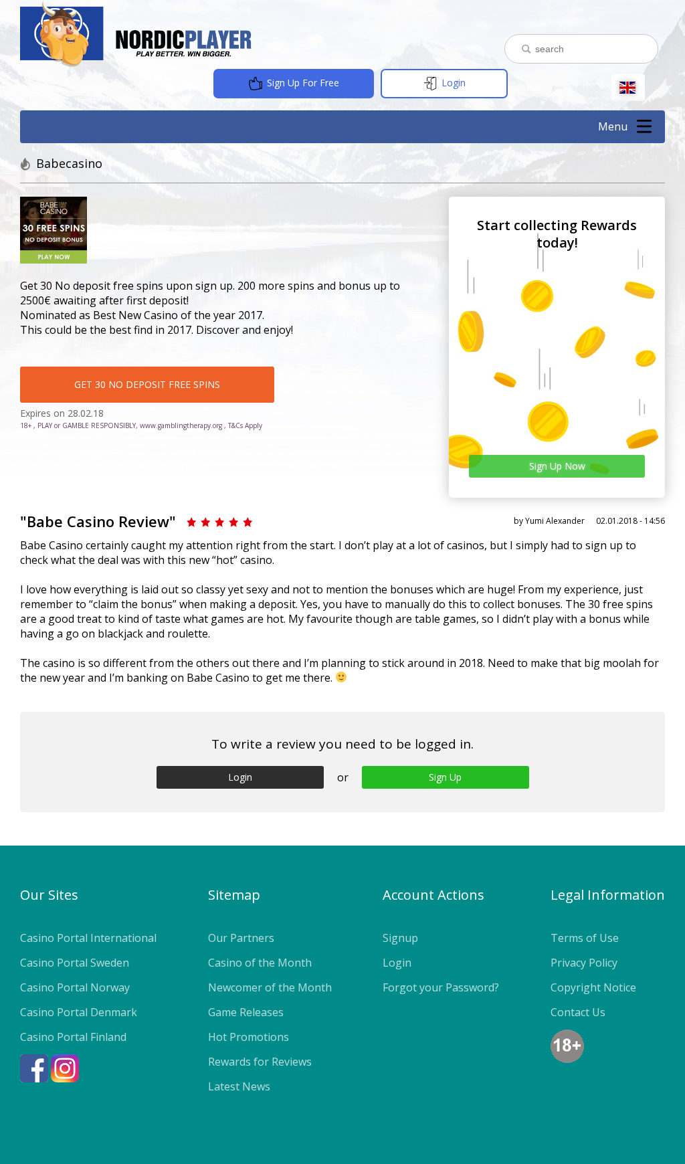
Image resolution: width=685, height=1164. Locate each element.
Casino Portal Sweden (74, 962)
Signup (400, 938)
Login (452, 82)
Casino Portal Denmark (78, 1012)
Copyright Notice (593, 987)
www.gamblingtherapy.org (181, 425)
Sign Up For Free (301, 82)
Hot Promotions (248, 1037)
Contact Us (578, 1012)
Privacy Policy (584, 962)
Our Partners (241, 938)
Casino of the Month (260, 962)
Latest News (239, 1086)
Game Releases (246, 1012)
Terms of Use (585, 938)
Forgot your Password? (441, 987)
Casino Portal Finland (73, 1037)
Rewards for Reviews (260, 1061)
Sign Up (445, 777)
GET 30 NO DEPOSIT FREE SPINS (147, 384)
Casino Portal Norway (75, 987)
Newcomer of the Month (270, 987)
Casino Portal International (88, 938)
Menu (612, 126)
